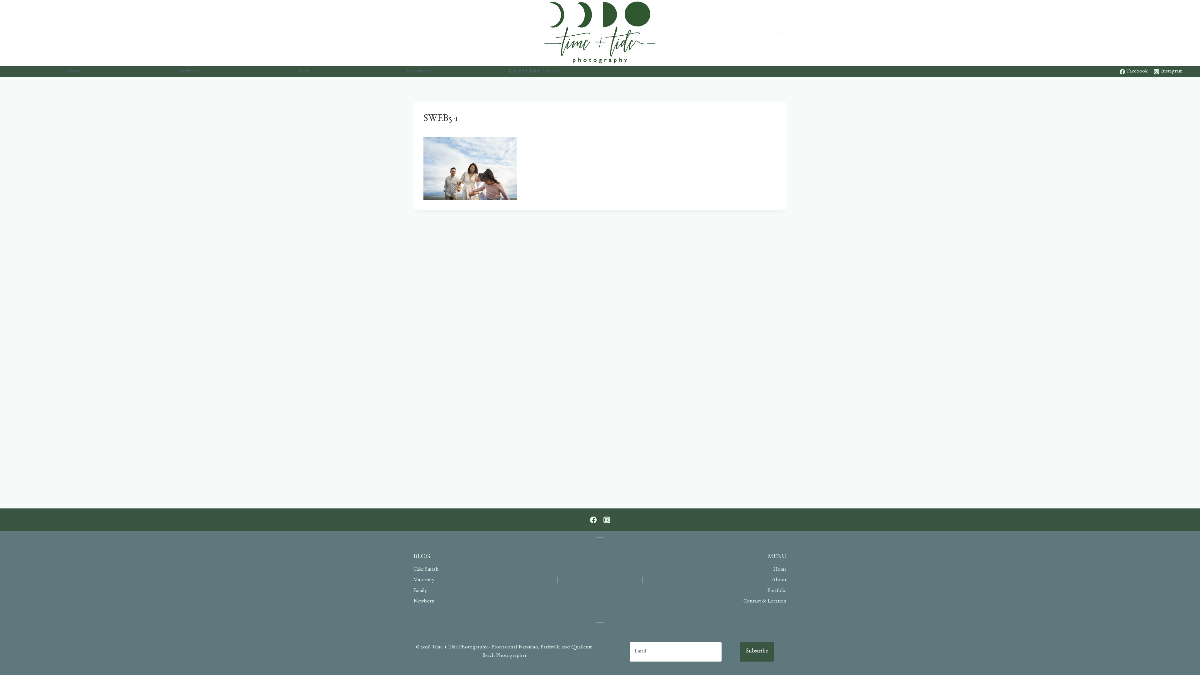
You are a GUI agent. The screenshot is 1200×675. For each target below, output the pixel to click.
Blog (303, 71)
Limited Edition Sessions (534, 71)
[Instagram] (606, 520)
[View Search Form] (781, 33)
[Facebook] (593, 520)
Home (780, 569)
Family (420, 591)
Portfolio (188, 71)
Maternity (423, 580)
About (72, 71)
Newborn (424, 601)
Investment (419, 71)
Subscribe (757, 652)
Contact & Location (765, 601)
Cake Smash (426, 569)
